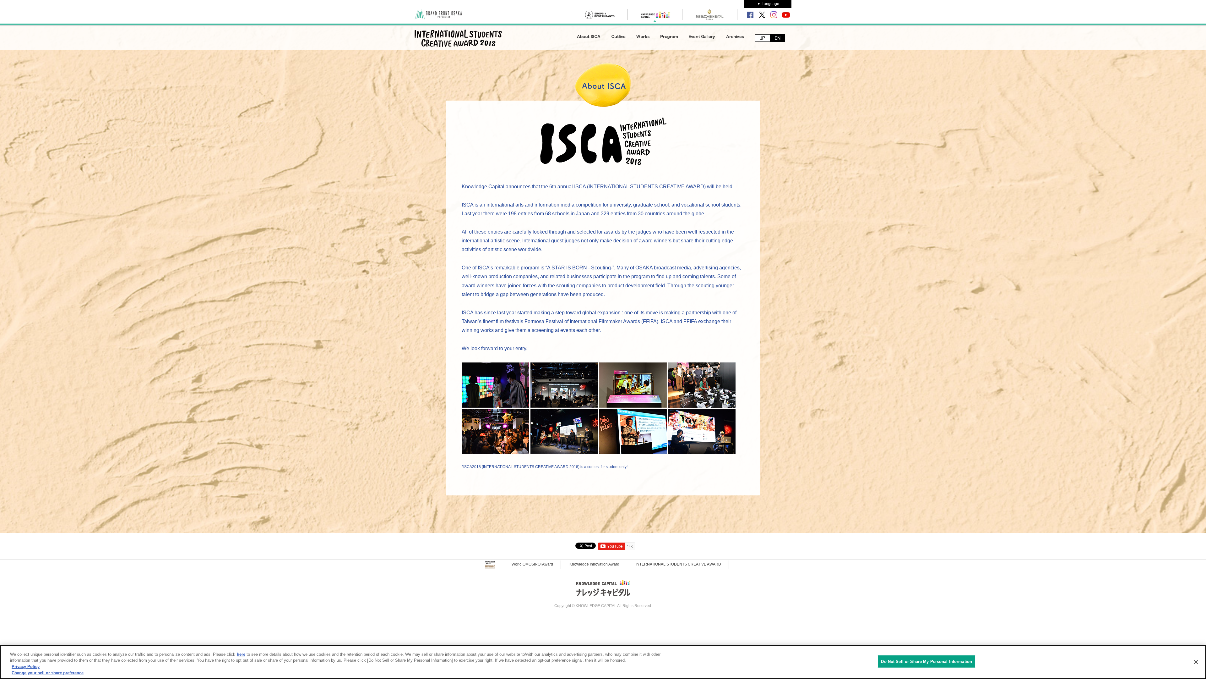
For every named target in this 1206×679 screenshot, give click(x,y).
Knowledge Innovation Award (594, 564)
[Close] (1196, 662)
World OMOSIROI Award (532, 564)
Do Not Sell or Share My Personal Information (926, 661)
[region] (603, 662)
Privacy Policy (26, 666)
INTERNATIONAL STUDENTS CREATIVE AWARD (678, 564)
